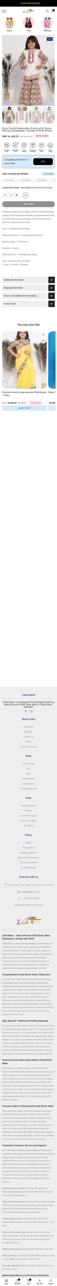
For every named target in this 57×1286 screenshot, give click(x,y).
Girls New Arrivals (33, 1201)
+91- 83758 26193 (30, 898)
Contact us (29, 736)
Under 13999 (34, 1259)
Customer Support (28, 815)
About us (28, 731)
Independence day (11, 1242)
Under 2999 (8, 1259)
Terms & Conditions (28, 820)
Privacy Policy (28, 847)
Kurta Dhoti (34, 1192)
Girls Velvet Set (33, 1212)
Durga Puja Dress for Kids (32, 1235)
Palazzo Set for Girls (25, 1208)
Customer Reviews (28, 746)
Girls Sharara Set (15, 1205)
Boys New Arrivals (33, 1188)
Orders (28, 810)
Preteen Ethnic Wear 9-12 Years (16, 1222)
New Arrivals (28, 763)
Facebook (29, 905)
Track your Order (28, 805)
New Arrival (27, 1265)
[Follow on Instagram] (31, 711)
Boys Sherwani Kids (19, 1192)
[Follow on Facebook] (25, 711)
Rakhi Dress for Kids (44, 1249)
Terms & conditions (28, 862)
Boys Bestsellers (18, 1195)
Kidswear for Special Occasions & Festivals (30, 1239)
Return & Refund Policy (28, 857)
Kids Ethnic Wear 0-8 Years (34, 1218)
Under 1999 (33, 1255)
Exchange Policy (28, 867)
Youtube (39, 905)
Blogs (28, 741)
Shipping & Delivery (28, 852)
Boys (28, 773)
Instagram (18, 905)
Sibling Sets (28, 783)
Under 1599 (22, 1255)
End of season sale (28, 788)
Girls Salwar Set (32, 1205)
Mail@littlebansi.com (30, 892)
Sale (15, 1269)
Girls (28, 768)
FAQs (28, 842)
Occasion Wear (29, 778)
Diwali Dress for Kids (36, 1232)
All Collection (40, 1265)
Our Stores (29, 825)
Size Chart (28, 727)
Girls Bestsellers (19, 1212)
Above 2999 (20, 1259)
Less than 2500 (47, 1255)
